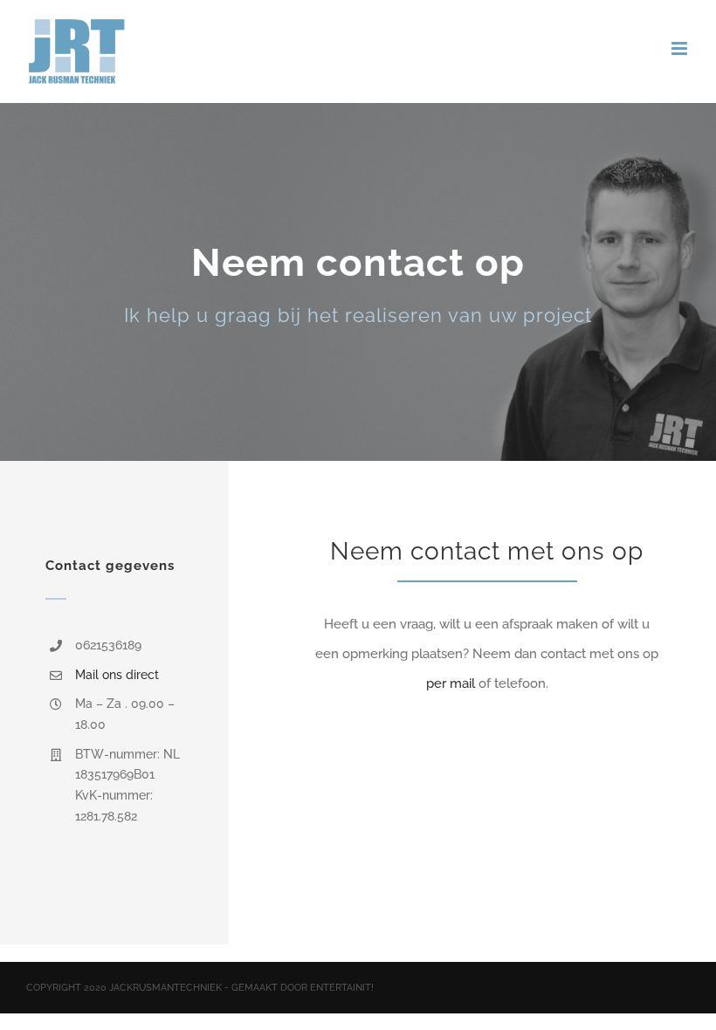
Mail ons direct (117, 675)
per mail (450, 683)
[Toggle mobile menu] (680, 48)
